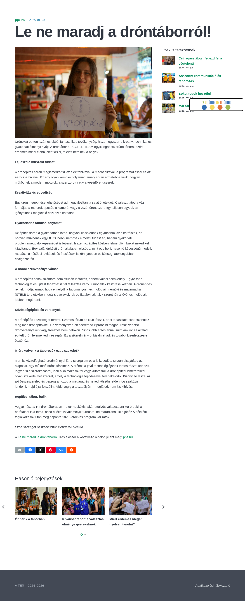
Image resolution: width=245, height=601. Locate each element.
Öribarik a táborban (30, 519)
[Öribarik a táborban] (36, 489)
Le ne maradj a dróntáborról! (38, 437)
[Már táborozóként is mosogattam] (168, 106)
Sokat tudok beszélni (195, 93)
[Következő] (163, 507)
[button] (81, 534)
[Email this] (20, 450)
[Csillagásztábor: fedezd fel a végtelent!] (168, 58)
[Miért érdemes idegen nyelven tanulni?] (130, 489)
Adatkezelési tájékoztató (212, 585)
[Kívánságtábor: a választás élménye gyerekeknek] (83, 489)
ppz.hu (20, 20)
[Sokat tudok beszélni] (168, 93)
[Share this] (30, 450)
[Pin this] (51, 450)
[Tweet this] (40, 450)
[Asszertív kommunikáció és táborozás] (168, 76)
